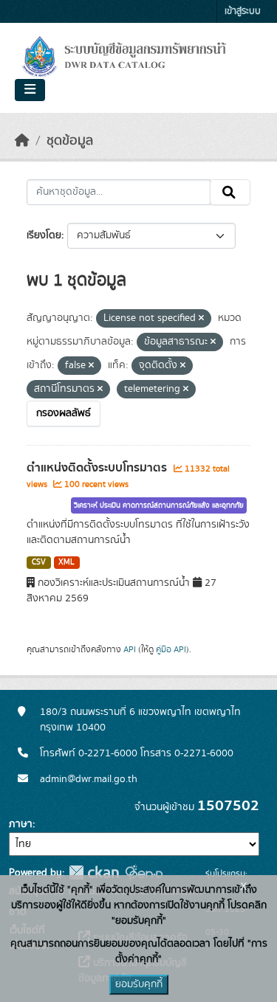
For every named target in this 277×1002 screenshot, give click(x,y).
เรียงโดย (44, 235)
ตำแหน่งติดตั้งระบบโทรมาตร (98, 467)
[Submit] (230, 192)
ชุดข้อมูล (70, 141)
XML (66, 562)
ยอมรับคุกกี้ (139, 984)
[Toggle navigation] (30, 90)
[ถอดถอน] (201, 319)
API (129, 649)
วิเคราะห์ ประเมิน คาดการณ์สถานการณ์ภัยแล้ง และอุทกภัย (159, 505)
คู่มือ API (171, 649)
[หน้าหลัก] (22, 141)
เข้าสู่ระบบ (243, 11)
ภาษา (21, 824)
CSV (39, 562)
